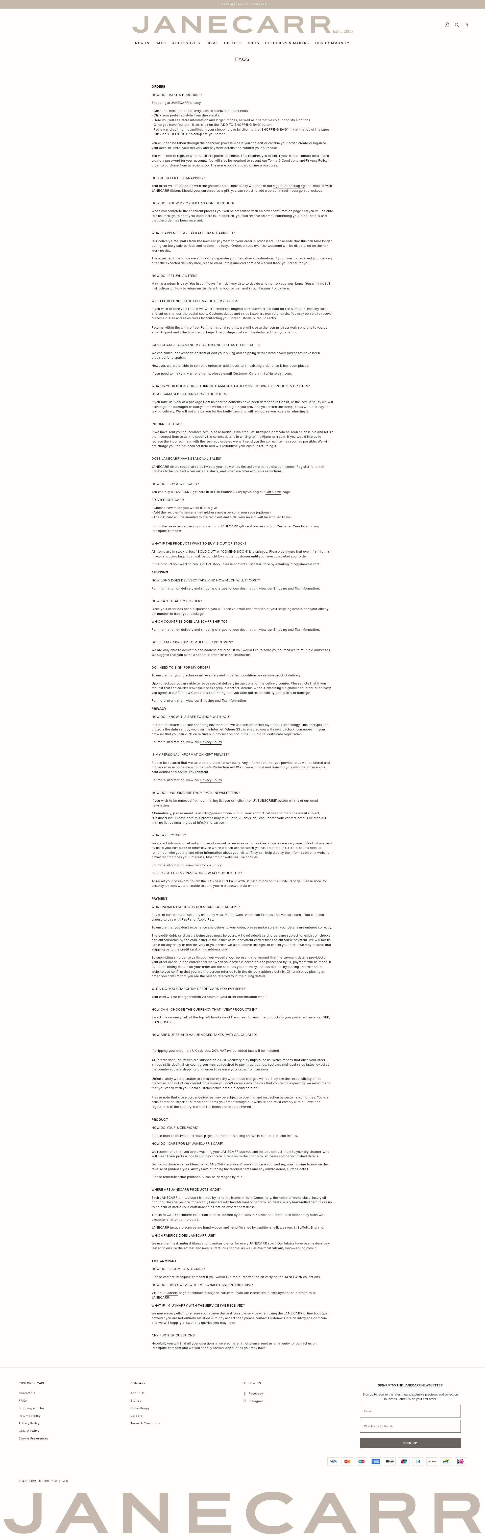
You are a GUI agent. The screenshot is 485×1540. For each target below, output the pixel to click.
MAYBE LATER (293, 824)
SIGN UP (293, 810)
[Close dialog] (338, 719)
